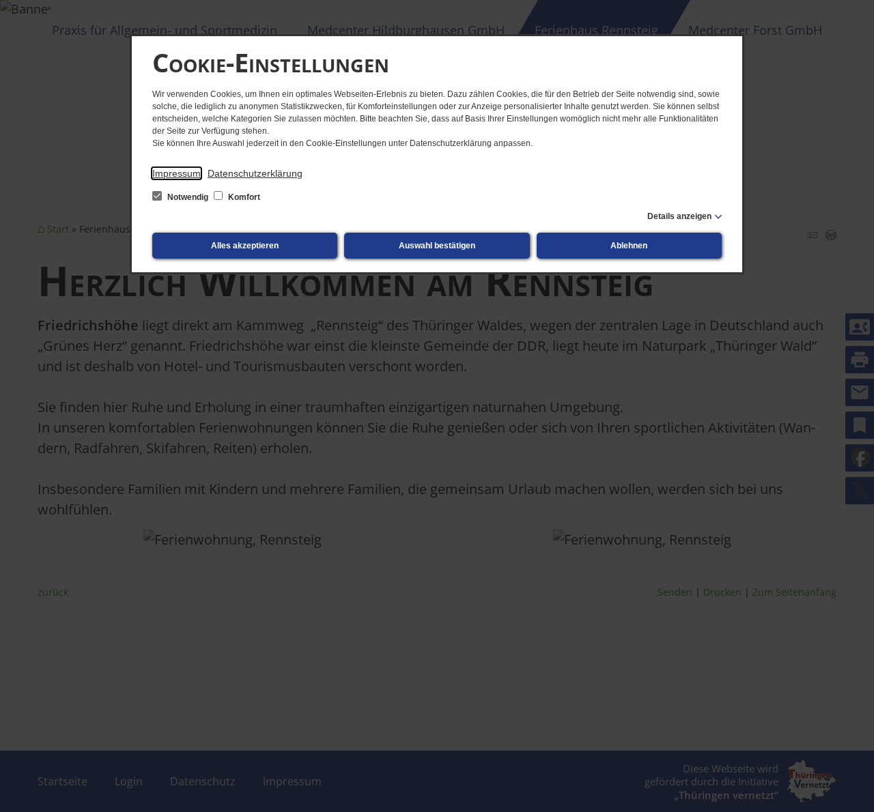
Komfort (243, 197)
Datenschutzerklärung (255, 173)
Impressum (176, 173)
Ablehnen (628, 245)
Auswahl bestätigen (437, 245)
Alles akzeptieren (245, 245)
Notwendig (187, 197)
